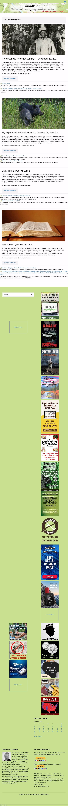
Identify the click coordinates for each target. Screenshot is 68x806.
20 (48, 729)
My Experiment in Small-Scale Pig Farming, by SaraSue (30, 132)
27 (48, 731)
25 (39, 731)
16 (61, 728)
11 (39, 728)
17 (34, 729)
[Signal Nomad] (50, 594)
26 (43, 731)
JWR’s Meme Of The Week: (16, 171)
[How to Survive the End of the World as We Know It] (50, 502)
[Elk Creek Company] (50, 530)
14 (52, 728)
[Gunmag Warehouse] (50, 334)
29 (57, 731)
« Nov (35, 736)
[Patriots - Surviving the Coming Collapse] (50, 361)
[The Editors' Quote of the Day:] (33, 225)
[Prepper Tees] (50, 669)
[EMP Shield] (18, 669)
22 (57, 729)
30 (61, 731)
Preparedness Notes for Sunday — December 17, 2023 (29, 58)
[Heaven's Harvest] (50, 447)
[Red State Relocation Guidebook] (50, 706)
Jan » (39, 736)
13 (48, 728)
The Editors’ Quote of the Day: (17, 244)
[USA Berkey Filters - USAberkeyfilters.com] (18, 631)
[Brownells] (50, 416)
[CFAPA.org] (50, 631)
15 (57, 728)
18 (39, 729)
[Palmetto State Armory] (50, 562)
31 (34, 733)
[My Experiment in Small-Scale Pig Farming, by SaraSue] (33, 113)
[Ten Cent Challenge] (50, 650)
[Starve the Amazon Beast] (18, 650)
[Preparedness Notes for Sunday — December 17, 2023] (33, 39)
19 (43, 729)
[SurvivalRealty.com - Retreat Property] (50, 306)
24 (34, 731)
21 (52, 729)
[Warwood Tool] (50, 687)
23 (61, 729)
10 (34, 728)
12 (43, 728)
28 (52, 731)
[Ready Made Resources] (50, 475)
